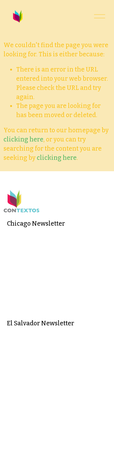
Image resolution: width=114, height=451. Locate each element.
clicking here (23, 139)
